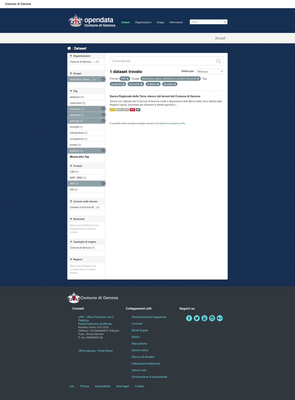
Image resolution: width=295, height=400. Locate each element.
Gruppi (160, 22)
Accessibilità (102, 386)
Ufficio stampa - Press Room (95, 351)
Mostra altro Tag (79, 156)
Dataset (125, 22)
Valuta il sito (139, 370)
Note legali (122, 386)
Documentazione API (174, 123)
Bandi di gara (140, 330)
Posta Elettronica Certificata (95, 324)
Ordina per (187, 71)
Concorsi (137, 323)
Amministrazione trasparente (149, 317)
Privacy (84, 386)
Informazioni (176, 22)
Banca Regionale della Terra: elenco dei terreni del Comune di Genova (155, 96)
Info (72, 386)
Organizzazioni (143, 22)
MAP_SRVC (122, 109)
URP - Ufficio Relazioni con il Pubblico (96, 318)
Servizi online (140, 350)
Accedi (220, 38)
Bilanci (136, 337)
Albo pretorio (139, 343)
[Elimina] (128, 78)
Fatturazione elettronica (146, 363)
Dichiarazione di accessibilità (149, 377)
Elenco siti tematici (143, 357)
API (157, 123)
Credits (139, 386)
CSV (112, 109)
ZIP (138, 109)
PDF (132, 109)
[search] (218, 60)
